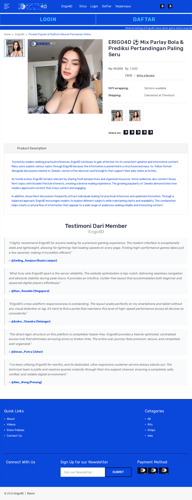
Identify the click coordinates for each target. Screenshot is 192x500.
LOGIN (48, 19)
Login (94, 6)
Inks (150, 435)
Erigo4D (66, 6)
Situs (83, 6)
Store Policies (15, 430)
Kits (150, 424)
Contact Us (14, 435)
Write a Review (145, 75)
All (149, 419)
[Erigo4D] (170, 8)
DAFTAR (144, 19)
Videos (11, 424)
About (11, 419)
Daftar (106, 6)
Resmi (31, 493)
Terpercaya (123, 6)
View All (153, 441)
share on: (114, 133)
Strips (151, 430)
